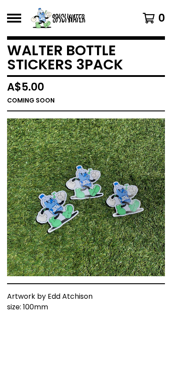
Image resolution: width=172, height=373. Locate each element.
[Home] (76, 18)
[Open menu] (14, 18)
